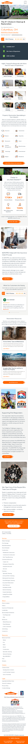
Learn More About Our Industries (13, 163)
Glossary (4, 661)
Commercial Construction (9, 554)
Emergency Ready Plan (8, 564)
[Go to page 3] (11, 312)
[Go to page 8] (17, 312)
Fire (4, 642)
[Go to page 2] (10, 312)
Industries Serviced (7, 566)
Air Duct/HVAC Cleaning (8, 575)
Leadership (5, 610)
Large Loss (5, 561)
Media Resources (7, 622)
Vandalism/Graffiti (7, 587)
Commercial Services (7, 559)
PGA (4, 617)
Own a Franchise (7, 674)
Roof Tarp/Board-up (8, 557)
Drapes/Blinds (6, 596)
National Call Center (20, 742)
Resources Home (6, 637)
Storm (4, 647)
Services (5, 568)
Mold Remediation (6, 545)
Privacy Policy (5, 685)
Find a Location (6, 603)
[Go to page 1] (9, 312)
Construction (5, 550)
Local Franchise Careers (9, 672)
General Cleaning (7, 589)
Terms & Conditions (6, 683)
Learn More (7, 278)
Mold (4, 644)
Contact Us (4, 631)
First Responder (6, 615)
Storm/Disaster (5, 547)
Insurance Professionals (7, 608)
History (3, 605)
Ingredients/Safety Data (8, 681)
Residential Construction (9, 552)
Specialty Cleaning (7, 573)
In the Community (7, 626)
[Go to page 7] (16, 312)
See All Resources (13, 382)
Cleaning (4, 571)
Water (4, 640)
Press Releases (6, 624)
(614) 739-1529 (13, 221)
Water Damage (6, 540)
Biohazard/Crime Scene (8, 578)
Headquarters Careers (8, 669)
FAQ (3, 658)
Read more (6, 309)
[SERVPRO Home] (7, 2)
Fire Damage (5, 543)
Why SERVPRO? (6, 656)
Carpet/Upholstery (7, 592)
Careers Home (5, 667)
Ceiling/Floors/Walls (7, 594)
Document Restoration (8, 582)
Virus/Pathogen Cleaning (9, 580)
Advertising (5, 628)
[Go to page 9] (18, 312)
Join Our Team (7, 514)
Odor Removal (6, 585)
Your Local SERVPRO (8, 742)
